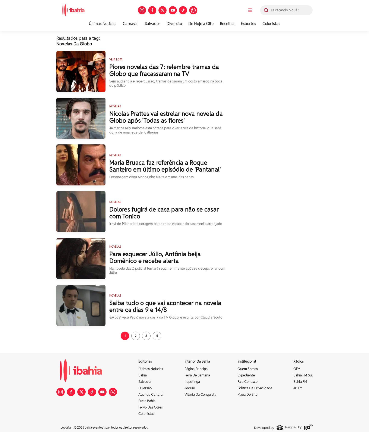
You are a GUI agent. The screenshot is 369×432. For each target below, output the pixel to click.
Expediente (246, 375)
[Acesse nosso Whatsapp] (193, 10)
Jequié (189, 388)
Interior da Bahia (197, 361)
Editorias (145, 361)
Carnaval (130, 23)
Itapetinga (192, 381)
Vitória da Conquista (200, 394)
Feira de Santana (197, 375)
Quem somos (247, 369)
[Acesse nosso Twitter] (162, 10)
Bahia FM (300, 381)
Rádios (298, 361)
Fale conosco (247, 381)
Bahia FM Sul (303, 375)
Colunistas (271, 23)
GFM (296, 369)
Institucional (246, 361)
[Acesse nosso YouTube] (173, 10)
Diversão (174, 23)
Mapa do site (247, 394)
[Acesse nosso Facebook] (152, 10)
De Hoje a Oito (201, 23)
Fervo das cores (150, 407)
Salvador (152, 23)
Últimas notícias (150, 369)
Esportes (248, 23)
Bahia (142, 375)
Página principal (196, 369)
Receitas (227, 23)
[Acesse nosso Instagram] (142, 10)
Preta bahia (146, 401)
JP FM (297, 388)
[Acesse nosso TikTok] (183, 10)
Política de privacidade (254, 388)
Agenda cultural (150, 394)
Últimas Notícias (102, 23)
